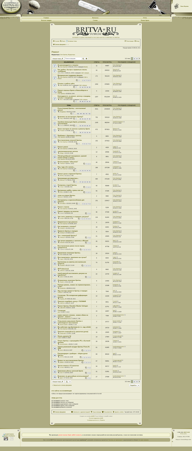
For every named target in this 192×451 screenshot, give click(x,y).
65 (85, 125)
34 (80, 119)
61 (85, 101)
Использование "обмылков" (68, 162)
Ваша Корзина (185, 6)
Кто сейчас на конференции (62, 391)
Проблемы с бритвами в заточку (69, 135)
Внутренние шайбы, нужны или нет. (70, 190)
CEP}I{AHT (116, 166)
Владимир (63, 111)
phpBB (92, 416)
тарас (114, 146)
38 (89, 119)
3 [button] (136, 59)
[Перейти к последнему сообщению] (121, 65)
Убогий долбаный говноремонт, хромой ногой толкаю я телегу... (72, 156)
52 (82, 87)
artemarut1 (116, 327)
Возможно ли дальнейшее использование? (73, 376)
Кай (61, 85)
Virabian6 (115, 221)
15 (89, 170)
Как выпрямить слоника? (67, 226)
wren (61, 350)
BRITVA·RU (187, 432)
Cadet (59, 337)
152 (89, 113)
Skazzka (115, 69)
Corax (61, 186)
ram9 (114, 252)
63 (89, 101)
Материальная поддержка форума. (70, 75)
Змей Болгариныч (118, 121)
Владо (61, 153)
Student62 (115, 151)
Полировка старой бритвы (67, 185)
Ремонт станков (63, 207)
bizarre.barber (64, 324)
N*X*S (61, 357)
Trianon (115, 161)
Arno (114, 96)
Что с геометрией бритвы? (67, 235)
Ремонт (55, 52)
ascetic (115, 211)
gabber (62, 362)
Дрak (61, 378)
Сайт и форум (85, 72)
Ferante (62, 130)
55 (89, 87)
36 (85, 119)
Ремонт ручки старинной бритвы (70, 174)
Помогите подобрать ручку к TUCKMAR (72, 301)
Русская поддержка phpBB (96, 418)
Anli (61, 254)
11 (80, 170)
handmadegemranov (65, 318)
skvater (115, 185)
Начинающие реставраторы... (68, 178)
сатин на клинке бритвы (66, 195)
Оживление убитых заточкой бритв (70, 371)
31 (82, 132)
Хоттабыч (62, 203)
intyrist (115, 365)
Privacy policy (183, 433)
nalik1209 (62, 307)
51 (80, 87)
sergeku (115, 273)
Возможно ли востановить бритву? (70, 117)
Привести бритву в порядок (68, 231)
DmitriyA (62, 228)
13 (85, 170)
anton (61, 276)
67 (89, 125)
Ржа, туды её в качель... (66, 167)
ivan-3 (61, 372)
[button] (139, 58)
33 (87, 132)
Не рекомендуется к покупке (68, 65)
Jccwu (62, 367)
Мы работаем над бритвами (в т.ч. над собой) (74, 327)
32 (85, 132)
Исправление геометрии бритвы (69, 280)
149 (81, 113)
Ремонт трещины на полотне (68, 211)
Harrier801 (116, 261)
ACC (61, 99)
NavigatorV (116, 331)
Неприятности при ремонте (67, 222)
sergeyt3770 (116, 295)
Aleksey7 (62, 180)
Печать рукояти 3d (64, 336)
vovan (61, 218)
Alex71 (115, 240)
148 (78, 113)
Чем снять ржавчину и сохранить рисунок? (73, 216)
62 (87, 101)
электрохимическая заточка (68, 151)
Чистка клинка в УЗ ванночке (68, 365)
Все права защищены (144, 440)
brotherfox (63, 288)
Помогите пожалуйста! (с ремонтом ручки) (73, 331)
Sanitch (62, 282)
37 (87, 119)
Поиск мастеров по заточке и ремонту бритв (74, 129)
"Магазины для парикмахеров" (115, 440)
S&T (114, 290)
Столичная (61, 310)
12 (82, 170)
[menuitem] (62, 41)
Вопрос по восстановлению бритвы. (71, 360)
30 (80, 132)
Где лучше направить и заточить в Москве (73, 241)
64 (82, 125)
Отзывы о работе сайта (66, 83)
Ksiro (61, 192)
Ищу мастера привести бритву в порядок (72, 291)
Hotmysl (62, 237)
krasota (62, 242)
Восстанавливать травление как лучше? (72, 257)
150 (83, 113)
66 (87, 125)
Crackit (115, 301)
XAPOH (62, 270)
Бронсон (115, 128)
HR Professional (63, 269)
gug (59, 312)
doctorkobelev (64, 344)
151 (86, 113)
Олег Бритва (63, 54)
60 (82, 101)
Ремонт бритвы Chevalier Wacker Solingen (73, 306)
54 (87, 87)
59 (80, 101)
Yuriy (61, 118)
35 (82, 119)
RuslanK (62, 265)
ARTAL (62, 175)
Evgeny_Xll (63, 298)
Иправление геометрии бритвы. (69, 253)
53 (85, 87)
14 (87, 170)
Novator (115, 370)
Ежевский (62, 333)
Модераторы (71, 54)
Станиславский (117, 336)
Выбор (86, 66)
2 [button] (134, 59)
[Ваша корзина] (176, 6)
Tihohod (62, 163)
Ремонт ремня (63, 147)
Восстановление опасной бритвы (70, 140)
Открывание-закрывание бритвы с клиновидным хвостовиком (70, 322)
